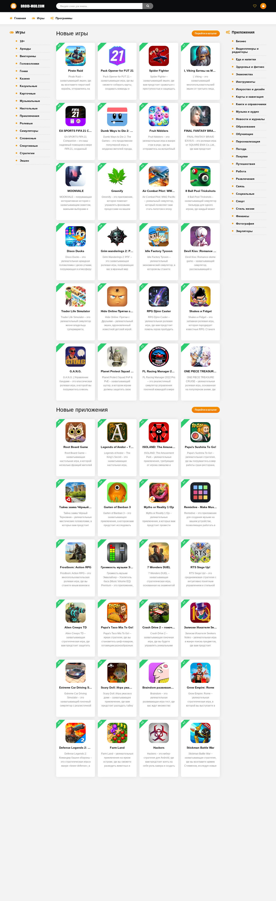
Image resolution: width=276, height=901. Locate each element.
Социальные (245, 193)
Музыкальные (30, 101)
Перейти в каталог (206, 33)
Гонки (24, 71)
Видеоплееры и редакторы (245, 50)
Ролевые (26, 123)
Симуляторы (29, 130)
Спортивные (29, 145)
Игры (40, 18)
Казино (25, 78)
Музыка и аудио (247, 111)
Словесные (28, 138)
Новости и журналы (250, 119)
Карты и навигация (249, 96)
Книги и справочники (251, 104)
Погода (241, 149)
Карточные (28, 93)
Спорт (240, 201)
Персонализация (248, 141)
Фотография (245, 223)
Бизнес (241, 41)
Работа (241, 171)
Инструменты (245, 81)
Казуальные (28, 86)
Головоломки (29, 63)
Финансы (242, 216)
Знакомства (244, 74)
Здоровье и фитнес (250, 66)
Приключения (29, 115)
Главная (20, 18)
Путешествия (245, 163)
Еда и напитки (246, 59)
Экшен (24, 160)
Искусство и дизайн (250, 89)
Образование (245, 126)
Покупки (242, 156)
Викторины (28, 56)
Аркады (25, 48)
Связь (240, 186)
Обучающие (244, 134)
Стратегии (27, 153)
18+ (22, 41)
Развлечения (245, 178)
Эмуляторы (244, 231)
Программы (64, 18)
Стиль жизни (245, 208)
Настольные (29, 108)
